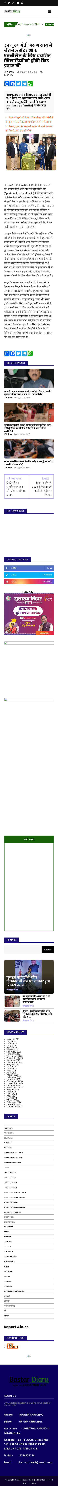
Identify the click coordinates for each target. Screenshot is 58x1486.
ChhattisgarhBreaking (14, 1207)
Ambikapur (9, 1133)
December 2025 (15, 1055)
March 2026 (13, 1049)
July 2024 (11, 1091)
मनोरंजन (6, 1316)
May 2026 (12, 1045)
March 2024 (13, 1100)
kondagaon (9, 1261)
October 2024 (13, 1085)
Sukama (7, 1281)
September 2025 (15, 1062)
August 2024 (13, 1089)
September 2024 (15, 1087)
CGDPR (6, 1167)
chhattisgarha (11, 1202)
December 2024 (15, 1081)
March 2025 (13, 1074)
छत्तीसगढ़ (6, 1301)
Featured (9, 74)
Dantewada (9, 1222)
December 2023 (15, 1106)
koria (6, 1266)
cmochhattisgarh (12, 1212)
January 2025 (13, 1079)
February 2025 (14, 1076)
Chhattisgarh (10, 1182)
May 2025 (12, 1070)
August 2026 (13, 1039)
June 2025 (12, 1068)
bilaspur (8, 1148)
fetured (7, 1247)
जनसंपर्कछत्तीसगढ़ (9, 1306)
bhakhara (8, 1143)
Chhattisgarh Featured (14, 1197)
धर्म (5, 1311)
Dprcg (6, 1232)
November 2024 (15, 1083)
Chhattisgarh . (11, 1187)
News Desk (12, 1347)
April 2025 (12, 1072)
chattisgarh (10, 1172)
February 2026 (14, 1051)
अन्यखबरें (7, 1296)
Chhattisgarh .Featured (43, 24)
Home (33, 1483)
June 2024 (12, 1093)
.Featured (8, 1128)
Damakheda (9, 1217)
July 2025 (11, 1066)
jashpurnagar (10, 1256)
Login (24, 1483)
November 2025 (15, 1058)
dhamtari (8, 1227)
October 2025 (13, 1060)
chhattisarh (10, 1177)
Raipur (7, 1276)
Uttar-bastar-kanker (14, 1291)
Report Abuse (16, 1326)
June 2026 (12, 1043)
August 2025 (13, 1064)
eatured (7, 1237)
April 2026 (12, 1047)
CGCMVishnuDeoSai (12, 1163)
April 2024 (12, 1097)
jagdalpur (8, 1251)
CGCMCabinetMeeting (13, 1158)
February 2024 (14, 1102)
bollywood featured (13, 1153)
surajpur (8, 1286)
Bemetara (8, 1138)
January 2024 (13, 1104)
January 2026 (13, 1053)
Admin (10, 1345)
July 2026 (11, 1041)
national (8, 1271)
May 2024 (12, 1095)
